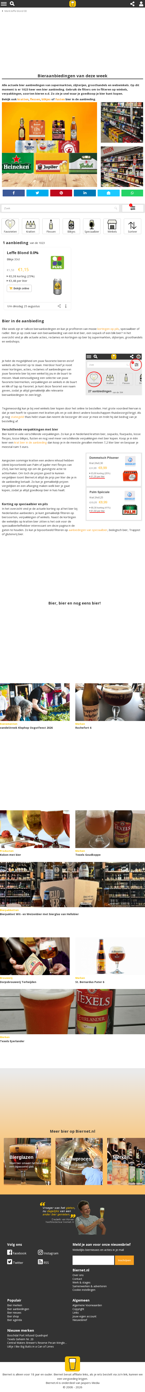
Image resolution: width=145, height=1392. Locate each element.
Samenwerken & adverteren (89, 1286)
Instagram (50, 1253)
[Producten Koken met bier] (35, 829)
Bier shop (13, 1316)
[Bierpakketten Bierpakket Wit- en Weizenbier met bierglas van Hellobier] (72, 884)
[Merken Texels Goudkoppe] (110, 829)
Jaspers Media (90, 1383)
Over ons (78, 1275)
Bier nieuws (14, 1312)
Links (75, 1312)
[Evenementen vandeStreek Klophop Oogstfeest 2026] (35, 702)
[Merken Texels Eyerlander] (72, 1011)
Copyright (78, 1309)
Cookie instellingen (83, 1290)
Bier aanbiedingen (18, 1309)
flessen (35, 99)
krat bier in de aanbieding (30, 442)
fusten (60, 99)
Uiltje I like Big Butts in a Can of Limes (30, 1346)
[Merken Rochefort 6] (110, 702)
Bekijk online (21, 288)
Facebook (19, 1253)
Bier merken (14, 1305)
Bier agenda (14, 1320)
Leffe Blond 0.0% (23, 252)
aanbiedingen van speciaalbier (88, 530)
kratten (23, 99)
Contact (77, 1279)
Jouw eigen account (84, 1316)
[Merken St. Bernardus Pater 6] (110, 956)
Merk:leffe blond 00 (16, 11)
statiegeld (18, 417)
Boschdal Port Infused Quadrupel (27, 1335)
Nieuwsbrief (79, 1320)
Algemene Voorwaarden (87, 1305)
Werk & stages (81, 1282)
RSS (46, 1263)
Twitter (17, 1263)
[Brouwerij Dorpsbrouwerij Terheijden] (35, 956)
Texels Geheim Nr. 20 (20, 1339)
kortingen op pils (108, 329)
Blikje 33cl (13, 259)
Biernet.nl (52, 1383)
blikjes (46, 99)
